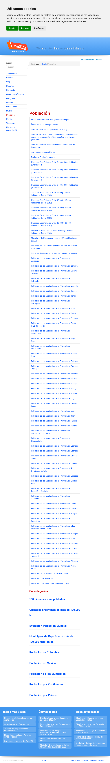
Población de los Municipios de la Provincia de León (53, 411)
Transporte (11, 123)
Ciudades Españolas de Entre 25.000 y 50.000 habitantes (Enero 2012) (51, 209)
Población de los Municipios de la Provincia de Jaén (53, 415)
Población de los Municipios (47, 674)
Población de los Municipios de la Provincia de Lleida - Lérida (54, 404)
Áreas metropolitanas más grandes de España (51, 119)
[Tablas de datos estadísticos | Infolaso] (17, 46)
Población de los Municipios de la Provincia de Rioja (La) (53, 339)
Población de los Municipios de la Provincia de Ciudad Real (54, 482)
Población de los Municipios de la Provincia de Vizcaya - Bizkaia (54, 272)
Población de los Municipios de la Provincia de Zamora (54, 265)
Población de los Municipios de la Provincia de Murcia (54, 378)
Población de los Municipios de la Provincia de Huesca (54, 420)
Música (9, 110)
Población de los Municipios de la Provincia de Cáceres (54, 508)
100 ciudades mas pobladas (43, 152)
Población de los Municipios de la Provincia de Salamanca (50, 332)
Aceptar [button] (12, 28)
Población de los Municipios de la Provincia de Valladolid (50, 279)
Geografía (10, 98)
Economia (10, 90)
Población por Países (42, 695)
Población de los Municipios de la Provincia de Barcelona (50, 519)
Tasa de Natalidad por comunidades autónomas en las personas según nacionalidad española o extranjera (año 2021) (54, 137)
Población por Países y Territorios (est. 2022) (50, 583)
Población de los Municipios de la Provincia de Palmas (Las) (54, 354)
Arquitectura (11, 73)
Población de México (42, 663)
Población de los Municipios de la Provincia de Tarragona (50, 302)
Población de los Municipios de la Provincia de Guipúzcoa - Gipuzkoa (50, 432)
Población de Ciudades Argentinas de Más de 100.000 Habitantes (54, 247)
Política (9, 119)
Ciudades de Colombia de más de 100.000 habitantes (54, 253)
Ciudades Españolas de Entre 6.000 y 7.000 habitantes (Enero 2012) (54, 171)
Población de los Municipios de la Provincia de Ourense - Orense (54, 367)
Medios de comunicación (12, 128)
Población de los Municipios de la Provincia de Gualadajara (50, 439)
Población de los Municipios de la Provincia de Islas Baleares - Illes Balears (53, 527)
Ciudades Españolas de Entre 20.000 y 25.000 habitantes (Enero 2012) (51, 216)
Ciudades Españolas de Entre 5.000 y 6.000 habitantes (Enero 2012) (54, 163)
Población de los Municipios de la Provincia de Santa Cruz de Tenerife (53, 324)
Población (10, 114)
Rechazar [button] (25, 28)
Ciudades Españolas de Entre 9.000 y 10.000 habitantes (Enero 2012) (50, 193)
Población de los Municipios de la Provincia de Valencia (54, 286)
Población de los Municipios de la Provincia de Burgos (54, 513)
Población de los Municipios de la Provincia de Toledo (54, 290)
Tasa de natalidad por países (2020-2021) (49, 129)
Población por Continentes (42, 578)
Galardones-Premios (15, 94)
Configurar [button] (39, 28)
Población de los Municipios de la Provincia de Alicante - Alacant (54, 554)
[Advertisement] (16, 175)
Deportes (10, 86)
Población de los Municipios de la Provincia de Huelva (54, 425)
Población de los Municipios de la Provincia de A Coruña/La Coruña (51, 469)
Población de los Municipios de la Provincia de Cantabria (50, 497)
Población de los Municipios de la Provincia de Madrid (54, 393)
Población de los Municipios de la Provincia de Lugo (53, 398)
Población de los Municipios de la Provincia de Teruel (53, 295)
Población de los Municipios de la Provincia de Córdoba (54, 475)
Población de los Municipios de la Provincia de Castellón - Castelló (50, 489)
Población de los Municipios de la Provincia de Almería (54, 548)
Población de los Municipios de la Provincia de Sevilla (53, 313)
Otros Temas (11, 106)
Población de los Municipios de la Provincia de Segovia (54, 318)
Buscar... (9, 62)
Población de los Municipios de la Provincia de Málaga (54, 383)
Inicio (72, 760)
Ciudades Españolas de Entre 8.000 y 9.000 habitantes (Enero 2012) (54, 186)
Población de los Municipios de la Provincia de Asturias (54, 543)
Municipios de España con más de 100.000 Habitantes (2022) (54, 239)
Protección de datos (97, 760)
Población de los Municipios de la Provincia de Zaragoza (50, 259)
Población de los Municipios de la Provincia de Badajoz (54, 533)
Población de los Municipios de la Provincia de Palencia (54, 361)
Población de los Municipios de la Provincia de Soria (53, 308)
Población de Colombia (44, 652)
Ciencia (9, 77)
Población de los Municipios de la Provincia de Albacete (54, 561)
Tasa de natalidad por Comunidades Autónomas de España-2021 (53, 146)
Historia (9, 102)
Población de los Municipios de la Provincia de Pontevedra (50, 347)
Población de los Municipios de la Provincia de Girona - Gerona (54, 457)
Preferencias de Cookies (91, 59)
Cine (8, 81)
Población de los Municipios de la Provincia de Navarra (54, 373)
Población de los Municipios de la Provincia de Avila (53, 538)
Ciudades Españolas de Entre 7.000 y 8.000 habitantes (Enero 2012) (54, 178)
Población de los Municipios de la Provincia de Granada (54, 445)
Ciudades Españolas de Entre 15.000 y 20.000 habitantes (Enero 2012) (51, 224)
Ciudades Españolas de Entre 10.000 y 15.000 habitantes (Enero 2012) (51, 201)
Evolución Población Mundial (43, 157)
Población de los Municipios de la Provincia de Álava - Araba (54, 567)
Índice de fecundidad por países (44, 124)
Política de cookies (82, 760)
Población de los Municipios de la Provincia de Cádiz (53, 503)
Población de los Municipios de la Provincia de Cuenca (54, 463)
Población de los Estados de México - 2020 (49, 573)
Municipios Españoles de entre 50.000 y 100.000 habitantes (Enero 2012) (52, 231)
